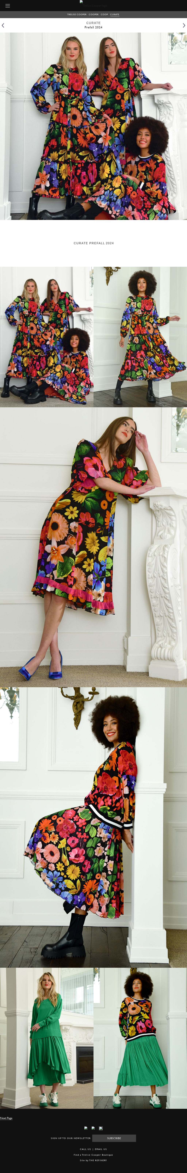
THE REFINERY (98, 1160)
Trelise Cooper (77, 14)
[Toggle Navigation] (13, 5)
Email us (101, 1149)
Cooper (94, 14)
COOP (104, 14)
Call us (85, 1149)
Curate (114, 14)
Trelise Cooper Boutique (97, 1154)
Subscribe (114, 1138)
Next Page (6, 1118)
